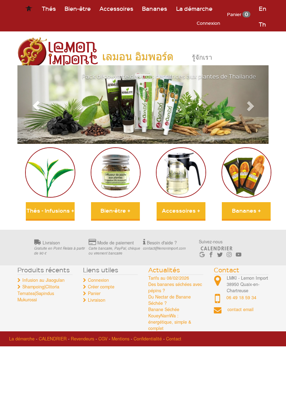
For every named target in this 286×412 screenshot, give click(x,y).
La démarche (194, 8)
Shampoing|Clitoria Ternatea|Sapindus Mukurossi (38, 293)
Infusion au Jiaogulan (43, 280)
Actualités (164, 269)
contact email (240, 309)
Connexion (208, 23)
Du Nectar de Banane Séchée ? (169, 300)
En (262, 8)
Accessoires (116, 8)
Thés (49, 8)
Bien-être (78, 8)
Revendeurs (82, 339)
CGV (102, 339)
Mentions (120, 339)
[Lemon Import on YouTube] (238, 253)
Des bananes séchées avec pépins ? (175, 287)
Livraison (96, 300)
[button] (36, 104)
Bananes (154, 8)
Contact (226, 269)
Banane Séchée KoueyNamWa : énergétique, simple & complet (169, 318)
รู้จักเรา (202, 57)
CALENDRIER (53, 339)
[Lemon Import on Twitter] (220, 253)
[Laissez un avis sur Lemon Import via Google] (201, 253)
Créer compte (101, 287)
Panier (237, 14)
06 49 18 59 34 (241, 297)
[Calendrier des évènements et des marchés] (216, 247)
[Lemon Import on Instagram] (229, 253)
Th (262, 24)
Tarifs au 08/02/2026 (168, 278)
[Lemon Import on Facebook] (211, 253)
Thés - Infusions (50, 210)
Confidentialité (148, 339)
